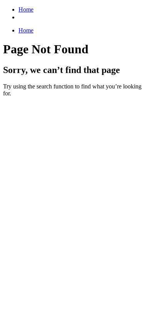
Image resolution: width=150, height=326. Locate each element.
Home (25, 9)
